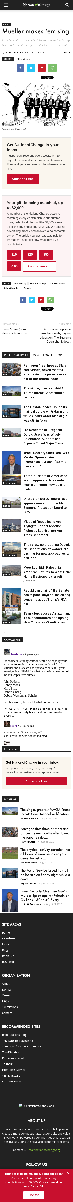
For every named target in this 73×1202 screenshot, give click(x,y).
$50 (46, 254)
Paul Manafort (57, 283)
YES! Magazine (11, 1075)
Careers (7, 995)
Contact (7, 1013)
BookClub (8, 956)
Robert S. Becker (29, 818)
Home (6, 932)
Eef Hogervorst (28, 862)
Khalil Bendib (13, 52)
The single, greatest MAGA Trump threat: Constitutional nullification (44, 392)
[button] (67, 5)
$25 (30, 254)
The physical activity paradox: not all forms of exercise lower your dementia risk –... (45, 853)
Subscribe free (22, 179)
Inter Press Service (13, 1070)
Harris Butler (27, 841)
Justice (6, 374)
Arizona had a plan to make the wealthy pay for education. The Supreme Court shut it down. (55, 335)
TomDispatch (10, 1052)
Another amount (39, 266)
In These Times (11, 1081)
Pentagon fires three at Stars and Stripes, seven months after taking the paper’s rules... (45, 833)
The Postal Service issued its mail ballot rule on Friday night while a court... (45, 874)
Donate (6, 989)
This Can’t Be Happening (17, 1040)
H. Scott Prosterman (31, 904)
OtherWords (23, 59)
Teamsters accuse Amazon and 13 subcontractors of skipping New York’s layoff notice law (47, 617)
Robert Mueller (12, 288)
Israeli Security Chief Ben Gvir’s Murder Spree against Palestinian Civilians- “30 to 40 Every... (44, 895)
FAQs (5, 1001)
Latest (6, 944)
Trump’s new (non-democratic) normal (14, 331)
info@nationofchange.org (44, 1150)
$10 (14, 254)
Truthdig (7, 1064)
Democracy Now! (13, 1058)
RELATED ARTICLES (16, 355)
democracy (20, 283)
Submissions (10, 1007)
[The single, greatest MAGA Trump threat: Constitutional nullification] (11, 391)
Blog (5, 950)
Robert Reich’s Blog (14, 1035)
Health (6, 435)
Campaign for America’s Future (21, 1046)
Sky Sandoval (28, 883)
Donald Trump (38, 283)
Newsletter (9, 938)
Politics (6, 24)
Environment (9, 483)
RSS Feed (8, 962)
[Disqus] (36, 696)
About (6, 984)
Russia (27, 288)
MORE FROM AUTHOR (47, 355)
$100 (14, 266)
